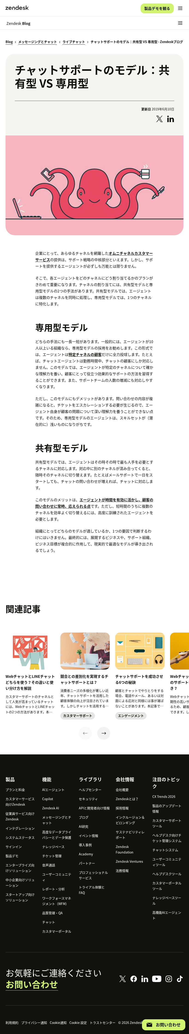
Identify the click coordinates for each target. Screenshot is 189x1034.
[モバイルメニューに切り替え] (180, 8)
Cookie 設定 (78, 1022)
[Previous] (85, 733)
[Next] (103, 733)
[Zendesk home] (17, 8)
